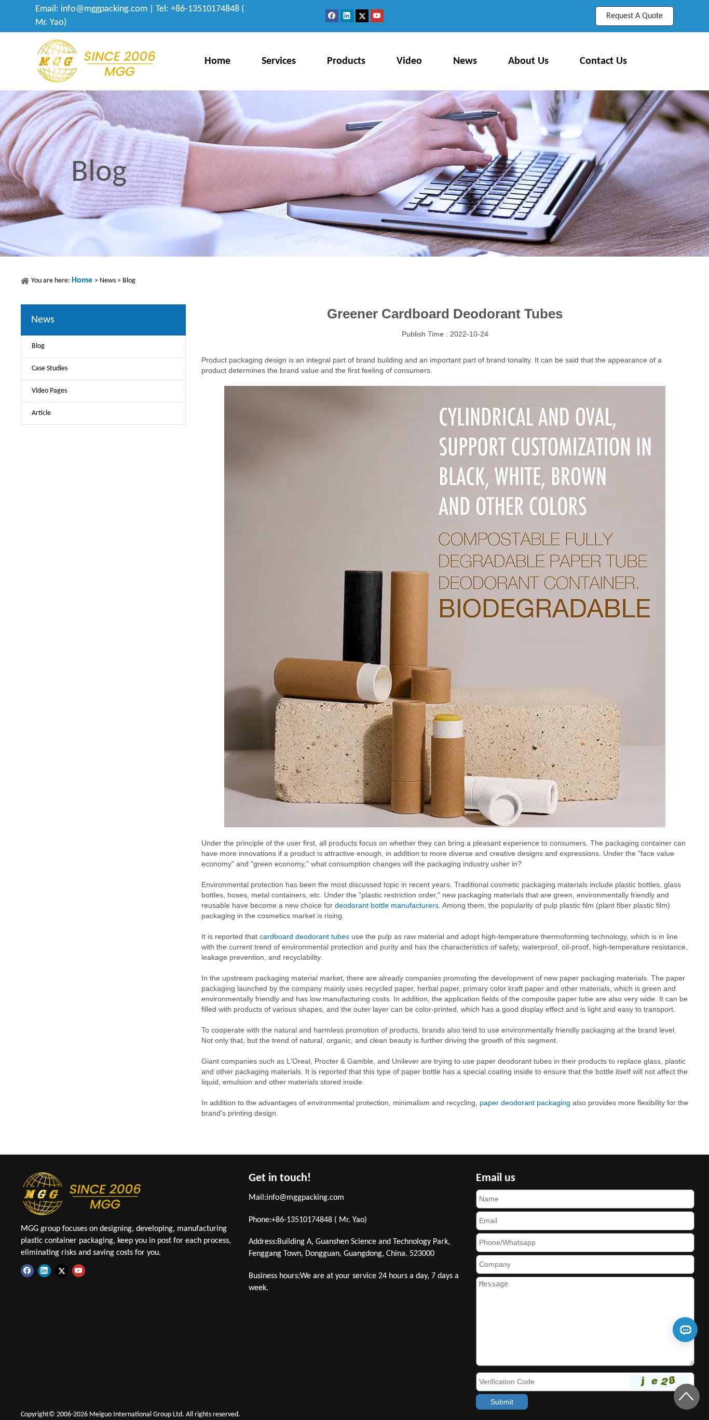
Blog (128, 281)
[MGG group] (96, 61)
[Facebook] (332, 16)
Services (279, 61)
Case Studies (49, 368)
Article (41, 413)
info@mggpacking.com (104, 9)
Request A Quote (634, 16)
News (465, 61)
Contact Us (603, 61)
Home (217, 61)
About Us (528, 61)
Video (409, 61)
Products (346, 61)
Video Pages (49, 391)
